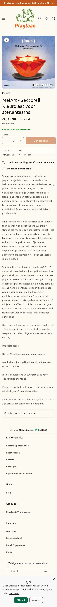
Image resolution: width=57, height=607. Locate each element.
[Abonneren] (45, 571)
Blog (8, 492)
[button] (3, 18)
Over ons (11, 531)
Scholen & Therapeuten (18, 511)
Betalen (10, 459)
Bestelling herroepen (17, 445)
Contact (10, 552)
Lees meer (14, 593)
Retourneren (13, 452)
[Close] (54, 578)
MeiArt (6, 93)
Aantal (5, 135)
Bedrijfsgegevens (15, 545)
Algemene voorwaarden (19, 473)
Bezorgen (11, 466)
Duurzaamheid (14, 538)
